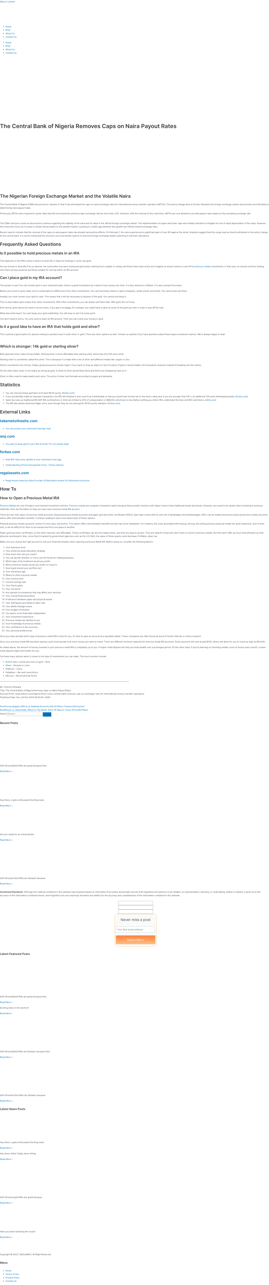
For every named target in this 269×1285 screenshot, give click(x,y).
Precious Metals (8, 505)
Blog (8, 30)
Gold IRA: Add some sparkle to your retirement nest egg (33, 459)
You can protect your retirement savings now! (28, 428)
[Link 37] (134, 819)
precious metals (203, 266)
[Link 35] (134, 784)
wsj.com (7, 436)
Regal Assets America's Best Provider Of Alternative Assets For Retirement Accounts (48, 480)
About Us (10, 33)
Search (3, 713)
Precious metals (77, 505)
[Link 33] (134, 745)
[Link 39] (134, 858)
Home (8, 26)
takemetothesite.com (18, 421)
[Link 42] (134, 976)
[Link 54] (134, 1216)
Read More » (6, 771)
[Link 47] (134, 1075)
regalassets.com (14, 473)
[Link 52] (134, 1177)
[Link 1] (17, 21)
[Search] (47, 714)
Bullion (9, 662)
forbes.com (68, 393)
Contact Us (11, 37)
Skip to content (7, 1)
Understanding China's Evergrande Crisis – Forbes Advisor (35, 465)
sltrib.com (210, 400)
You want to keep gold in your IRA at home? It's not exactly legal (37, 444)
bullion (64, 523)
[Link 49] (134, 1127)
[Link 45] (134, 1031)
